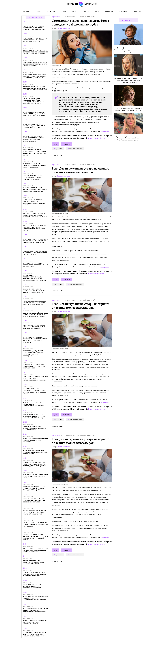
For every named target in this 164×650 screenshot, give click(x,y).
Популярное (128, 20)
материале (105, 131)
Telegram (66, 144)
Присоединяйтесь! (96, 138)
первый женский (75, 149)
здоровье (58, 149)
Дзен (55, 144)
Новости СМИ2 (57, 155)
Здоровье (56, 17)
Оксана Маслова (63, 28)
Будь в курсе (35, 17)
